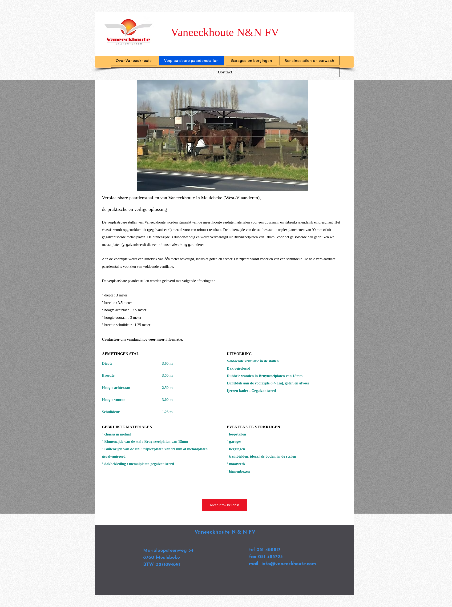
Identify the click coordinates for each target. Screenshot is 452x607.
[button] (222, 135)
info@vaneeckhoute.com (289, 564)
